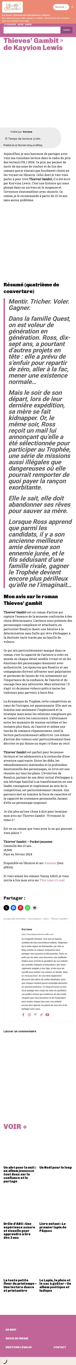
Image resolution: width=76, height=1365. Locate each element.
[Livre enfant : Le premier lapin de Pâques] (56, 1204)
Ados (46, 918)
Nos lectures (34, 918)
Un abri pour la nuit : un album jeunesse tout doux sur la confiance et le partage (20, 1174)
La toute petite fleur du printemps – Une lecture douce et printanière (20, 1285)
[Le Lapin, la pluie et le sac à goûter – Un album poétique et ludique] (56, 1260)
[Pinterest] (35, 1014)
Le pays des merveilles (15, 918)
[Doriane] (7, 132)
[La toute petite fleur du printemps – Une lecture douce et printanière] (20, 1260)
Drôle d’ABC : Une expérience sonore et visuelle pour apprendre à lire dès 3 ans (19, 1231)
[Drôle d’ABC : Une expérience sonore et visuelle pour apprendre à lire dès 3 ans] (20, 1204)
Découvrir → (61, 7)
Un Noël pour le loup (55, 1167)
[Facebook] (23, 1014)
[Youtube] (47, 1014)
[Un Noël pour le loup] (56, 1147)
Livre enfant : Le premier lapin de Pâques (52, 1227)
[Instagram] (29, 1014)
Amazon (50, 863)
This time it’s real (52, 880)
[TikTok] (41, 1014)
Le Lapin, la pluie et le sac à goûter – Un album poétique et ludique (55, 1285)
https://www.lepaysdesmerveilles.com (38, 934)
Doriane (27, 132)
